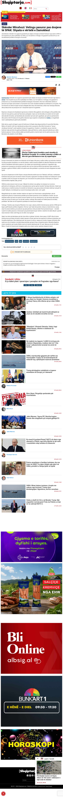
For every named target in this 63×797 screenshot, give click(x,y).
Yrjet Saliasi (10, 477)
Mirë (26, 285)
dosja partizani (33, 241)
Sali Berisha (5, 98)
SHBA (49, 118)
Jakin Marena (11, 431)
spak (20, 241)
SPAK (3, 100)
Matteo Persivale (12, 385)
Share (48, 76)
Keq (32, 285)
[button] (3, 793)
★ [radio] (23, 247)
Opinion (4, 24)
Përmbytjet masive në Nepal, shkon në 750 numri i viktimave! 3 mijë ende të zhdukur (48, 778)
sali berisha (26, 241)
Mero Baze (10, 408)
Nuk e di (38, 285)
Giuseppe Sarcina (12, 454)
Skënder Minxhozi (12, 77)
